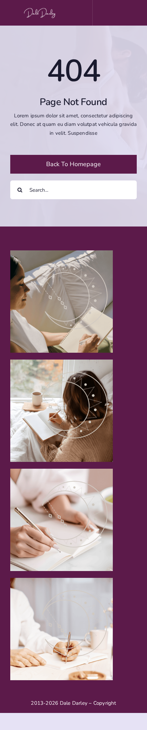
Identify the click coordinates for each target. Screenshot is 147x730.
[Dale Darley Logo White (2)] (41, 9)
